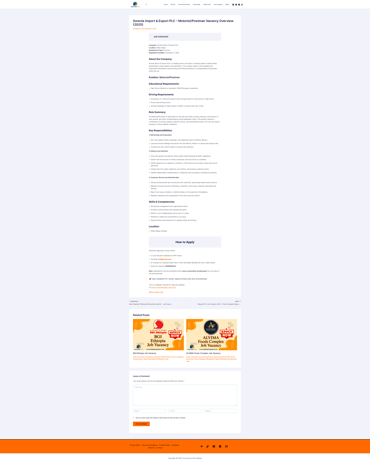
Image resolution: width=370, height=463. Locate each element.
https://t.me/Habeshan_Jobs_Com (163, 287)
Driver (174, 357)
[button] (146, 4)
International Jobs (184, 4)
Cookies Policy (164, 445)
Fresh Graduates (199, 359)
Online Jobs (207, 4)
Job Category (218, 4)
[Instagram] (236, 4)
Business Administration (163, 357)
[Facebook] (233, 4)
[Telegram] (239, 4)
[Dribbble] (242, 4)
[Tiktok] (207, 446)
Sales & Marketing (149, 359)
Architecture (150, 357)
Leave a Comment (139, 357)
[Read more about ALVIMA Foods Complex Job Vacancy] (211, 334)
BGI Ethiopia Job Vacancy (144, 353)
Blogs (227, 4)
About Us (151, 448)
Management (210, 359)
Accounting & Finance (206, 357)
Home (166, 4)
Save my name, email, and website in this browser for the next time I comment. (161, 418)
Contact (159, 448)
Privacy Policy (135, 445)
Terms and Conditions (150, 445)
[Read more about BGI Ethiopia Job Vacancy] (158, 334)
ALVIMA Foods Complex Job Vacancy (203, 353)
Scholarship (196, 4)
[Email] (226, 446)
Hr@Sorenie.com (164, 259)
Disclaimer (175, 445)
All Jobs (173, 4)
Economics (190, 359)
